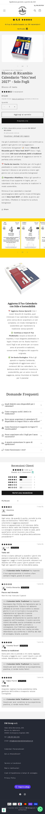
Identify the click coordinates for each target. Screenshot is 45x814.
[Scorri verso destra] (27, 66)
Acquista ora (22, 121)
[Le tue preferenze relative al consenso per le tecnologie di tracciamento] (4, 810)
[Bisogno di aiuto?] (40, 809)
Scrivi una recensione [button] (22, 493)
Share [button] (6, 209)
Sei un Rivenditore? (12, 754)
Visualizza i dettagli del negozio (16, 136)
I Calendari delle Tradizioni (16, 808)
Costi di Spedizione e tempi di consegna (20, 773)
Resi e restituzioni (11, 768)
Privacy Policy (10, 778)
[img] (7, 507)
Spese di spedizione (18, 98)
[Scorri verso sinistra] (17, 66)
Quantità (5, 102)
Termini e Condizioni (12, 763)
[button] (4, 10)
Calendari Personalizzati (14, 749)
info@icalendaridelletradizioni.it (21, 741)
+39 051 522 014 (13, 737)
